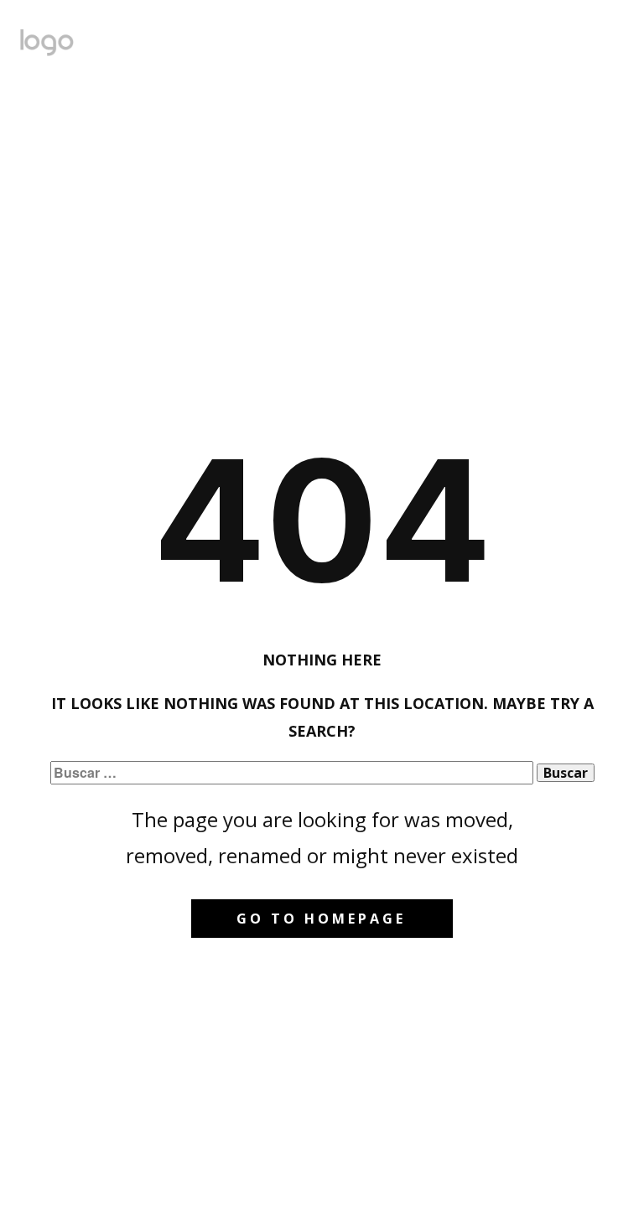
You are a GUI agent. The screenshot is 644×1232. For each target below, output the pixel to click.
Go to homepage (321, 918)
